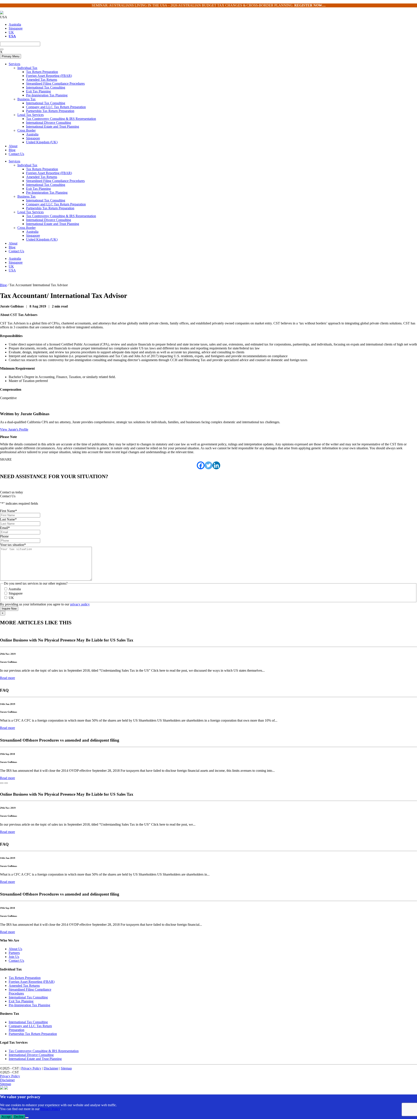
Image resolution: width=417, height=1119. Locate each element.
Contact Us (16, 251)
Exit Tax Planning (38, 188)
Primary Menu (10, 56)
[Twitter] (208, 465)
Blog (12, 247)
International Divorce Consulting (48, 220)
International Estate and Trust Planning (52, 224)
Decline (18, 1116)
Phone (4, 536)
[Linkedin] (216, 465)
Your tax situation (13, 545)
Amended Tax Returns (41, 177)
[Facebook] (201, 465)
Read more (7, 678)
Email (5, 528)
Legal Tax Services (30, 212)
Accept (6, 1116)
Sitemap (66, 1068)
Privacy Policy (31, 1068)
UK (11, 32)
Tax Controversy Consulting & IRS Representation (61, 216)
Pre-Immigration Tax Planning (47, 192)
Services (14, 161)
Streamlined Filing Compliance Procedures (55, 181)
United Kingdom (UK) (42, 239)
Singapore (16, 28)
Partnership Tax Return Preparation (50, 208)
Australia (15, 24)
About (13, 243)
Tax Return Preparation (42, 169)
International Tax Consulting (45, 185)
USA (12, 270)
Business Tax (26, 196)
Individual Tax (27, 165)
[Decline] (27, 1117)
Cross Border (26, 228)
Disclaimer (51, 1068)
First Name (8, 511)
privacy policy (80, 604)
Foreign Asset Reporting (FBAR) (49, 173)
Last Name (8, 519)
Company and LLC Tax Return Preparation (56, 204)
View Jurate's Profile (14, 429)
